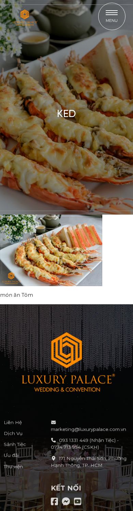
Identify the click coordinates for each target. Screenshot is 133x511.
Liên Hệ (13, 422)
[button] (111, 16)
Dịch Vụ (13, 433)
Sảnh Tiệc (15, 444)
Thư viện (13, 466)
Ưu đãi (11, 455)
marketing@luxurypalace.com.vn (88, 429)
